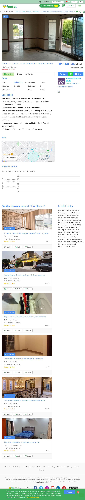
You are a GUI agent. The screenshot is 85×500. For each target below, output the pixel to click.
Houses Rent (20, 12)
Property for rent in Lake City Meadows (70, 239)
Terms (36, 467)
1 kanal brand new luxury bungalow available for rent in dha (24, 400)
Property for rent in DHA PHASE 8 (69, 225)
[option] (42, 37)
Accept (69, 492)
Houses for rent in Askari (66, 246)
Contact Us (46, 2)
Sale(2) (68, 83)
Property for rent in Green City (68, 215)
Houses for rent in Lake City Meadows (70, 242)
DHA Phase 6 (37, 12)
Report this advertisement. (65, 86)
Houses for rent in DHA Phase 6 (69, 213)
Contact (16, 467)
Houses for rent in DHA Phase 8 (69, 232)
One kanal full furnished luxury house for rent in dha (21, 442)
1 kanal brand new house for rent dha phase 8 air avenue (23, 358)
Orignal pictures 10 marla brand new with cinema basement (24, 275)
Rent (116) (75, 83)
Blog (39, 2)
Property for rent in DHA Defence (69, 220)
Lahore (28, 12)
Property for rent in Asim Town (68, 234)
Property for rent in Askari (67, 244)
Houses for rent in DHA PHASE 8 (69, 227)
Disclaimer (46, 467)
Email (79, 74)
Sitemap (69, 467)
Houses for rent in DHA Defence (69, 222)
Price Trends (61, 467)
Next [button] (79, 37)
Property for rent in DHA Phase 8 (69, 230)
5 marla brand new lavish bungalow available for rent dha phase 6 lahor (28, 233)
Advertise (77, 467)
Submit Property (49, 6)
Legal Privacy (26, 467)
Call (63, 74)
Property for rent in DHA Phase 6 (69, 210)
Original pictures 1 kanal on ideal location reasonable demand (25, 317)
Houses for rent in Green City (68, 218)
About (7, 467)
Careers (41, 470)
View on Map (10, 158)
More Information (33, 497)
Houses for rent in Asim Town (68, 237)
